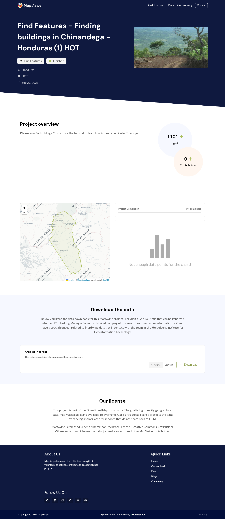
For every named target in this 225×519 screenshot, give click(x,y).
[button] (24, 207)
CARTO (106, 280)
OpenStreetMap (83, 280)
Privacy (203, 514)
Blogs (154, 476)
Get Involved (156, 5)
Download (190, 364)
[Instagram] (63, 500)
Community (184, 5)
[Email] (86, 500)
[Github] (70, 500)
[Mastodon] (55, 500)
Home (154, 461)
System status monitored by (115, 514)
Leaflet (71, 280)
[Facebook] (47, 500)
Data (171, 5)
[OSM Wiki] (78, 500)
